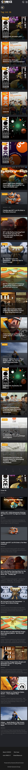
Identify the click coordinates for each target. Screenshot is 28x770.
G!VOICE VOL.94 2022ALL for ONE (12, 386)
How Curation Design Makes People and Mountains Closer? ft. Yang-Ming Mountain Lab (13, 310)
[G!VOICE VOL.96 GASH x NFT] (14, 28)
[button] (23, 2)
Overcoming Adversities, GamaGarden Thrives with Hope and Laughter (14, 435)
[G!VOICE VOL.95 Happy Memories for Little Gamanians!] (14, 53)
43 (13, 471)
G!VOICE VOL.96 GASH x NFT (12, 37)
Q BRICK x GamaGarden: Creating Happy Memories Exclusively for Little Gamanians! (12, 409)
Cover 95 (6, 112)
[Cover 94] (14, 128)
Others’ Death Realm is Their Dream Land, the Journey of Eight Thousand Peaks (13, 360)
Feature (4, 169)
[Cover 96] (14, 78)
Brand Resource (17, 755)
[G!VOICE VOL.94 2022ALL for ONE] (14, 378)
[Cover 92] (14, 153)
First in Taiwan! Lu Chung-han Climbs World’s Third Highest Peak (13, 335)
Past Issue (5, 18)
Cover (4, 69)
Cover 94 (6, 137)
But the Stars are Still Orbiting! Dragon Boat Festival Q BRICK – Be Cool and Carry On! (13, 285)
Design (4, 269)
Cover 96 (6, 87)
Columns (4, 294)
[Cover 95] (14, 103)
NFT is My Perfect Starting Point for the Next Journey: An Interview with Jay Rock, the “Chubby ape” (14, 234)
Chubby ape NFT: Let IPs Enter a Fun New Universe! (14, 211)
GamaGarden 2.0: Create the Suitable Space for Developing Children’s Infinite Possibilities (13, 460)
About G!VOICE (7, 752)
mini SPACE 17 (7, 755)
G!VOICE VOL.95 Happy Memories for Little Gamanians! (14, 61)
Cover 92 (6, 162)
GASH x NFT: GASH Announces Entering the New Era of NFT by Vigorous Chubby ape (13, 185)
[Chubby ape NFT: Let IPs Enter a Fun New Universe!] (14, 203)
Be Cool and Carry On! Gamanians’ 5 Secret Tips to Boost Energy (13, 260)
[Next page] (20, 471)
